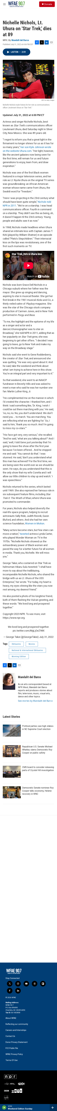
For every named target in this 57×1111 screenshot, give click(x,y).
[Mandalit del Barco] (9, 681)
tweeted (24, 533)
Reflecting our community (17, 1024)
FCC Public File (12, 1048)
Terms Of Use (12, 1060)
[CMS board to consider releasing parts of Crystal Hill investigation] (12, 772)
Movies (32, 644)
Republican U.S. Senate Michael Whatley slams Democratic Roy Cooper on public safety (37, 749)
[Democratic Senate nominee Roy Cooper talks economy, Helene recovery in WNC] (12, 792)
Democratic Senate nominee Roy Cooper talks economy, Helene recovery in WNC (38, 790)
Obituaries (16, 644)
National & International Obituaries (27, 650)
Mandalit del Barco (20, 40)
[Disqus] (28, 853)
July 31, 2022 (46, 636)
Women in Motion (34, 523)
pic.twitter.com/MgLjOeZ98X (28, 630)
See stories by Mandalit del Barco (35, 700)
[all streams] (53, 1107)
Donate (48, 4)
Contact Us (10, 1036)
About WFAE (11, 1018)
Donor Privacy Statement (17, 1042)
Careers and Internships (16, 1030)
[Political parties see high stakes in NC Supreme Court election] (12, 731)
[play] (4, 1107)
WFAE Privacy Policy (14, 1054)
